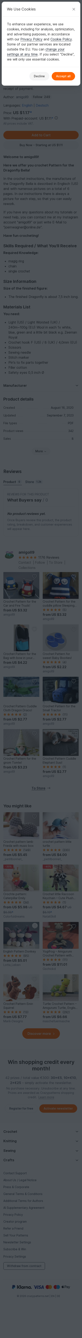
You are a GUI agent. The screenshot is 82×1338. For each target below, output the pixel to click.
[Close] (74, 9)
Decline (39, 76)
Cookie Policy (61, 39)
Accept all (63, 76)
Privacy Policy (31, 39)
